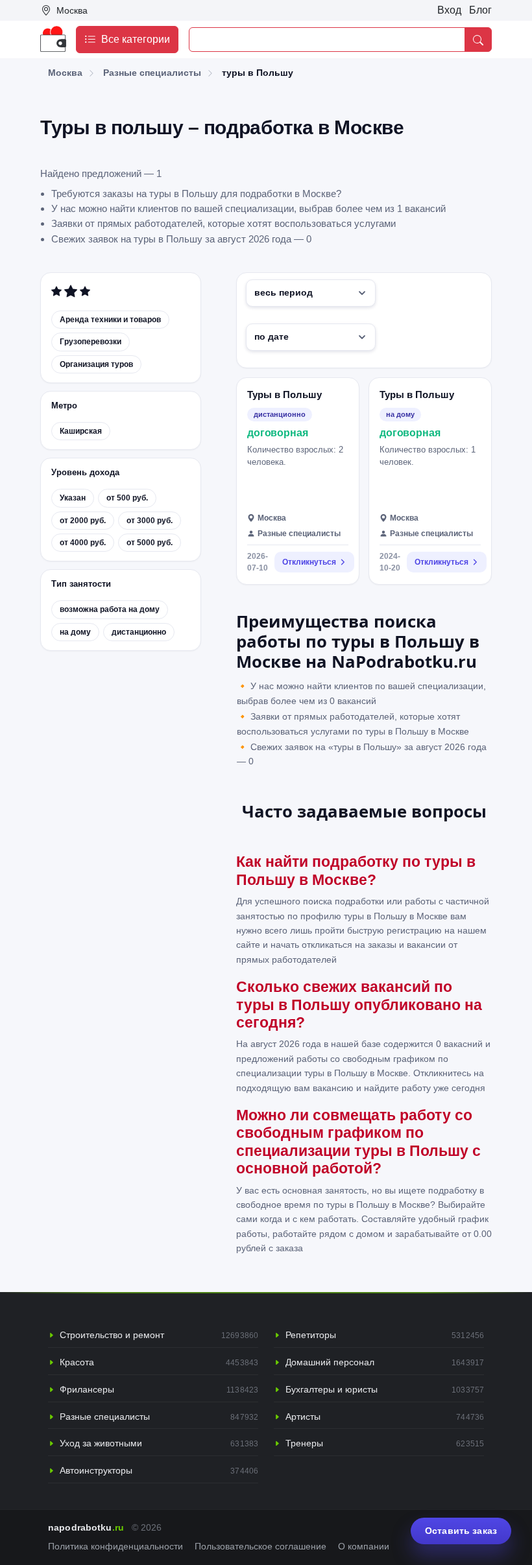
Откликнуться (309, 562)
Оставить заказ (461, 1530)
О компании (363, 1546)
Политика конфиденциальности (115, 1546)
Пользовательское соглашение (260, 1546)
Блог (480, 10)
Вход (449, 10)
